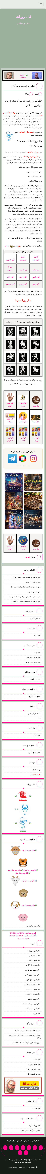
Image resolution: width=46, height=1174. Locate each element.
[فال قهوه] (33, 501)
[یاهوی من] (41, 1147)
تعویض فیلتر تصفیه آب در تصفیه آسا (27, 1030)
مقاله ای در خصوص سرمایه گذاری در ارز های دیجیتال (25, 1037)
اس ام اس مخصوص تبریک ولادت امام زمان (25, 596)
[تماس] (17, 1147)
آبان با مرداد (23, 270)
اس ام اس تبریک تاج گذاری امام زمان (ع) (25, 587)
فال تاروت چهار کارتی (32, 975)
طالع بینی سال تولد (33, 926)
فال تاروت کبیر (34, 955)
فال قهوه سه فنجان (33, 657)
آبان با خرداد (10, 260)
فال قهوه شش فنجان (32, 662)
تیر (16, 246)
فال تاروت (36, 1013)
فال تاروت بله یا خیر (33, 1009)
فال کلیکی (36, 735)
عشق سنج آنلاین (34, 752)
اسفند (7, 246)
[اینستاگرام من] (23, 1147)
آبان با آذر (10, 277)
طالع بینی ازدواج (23, 404)
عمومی (27, 557)
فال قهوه (37, 653)
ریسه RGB (36, 770)
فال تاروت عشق (34, 999)
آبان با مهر (35, 277)
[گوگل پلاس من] (5, 1147)
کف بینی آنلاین (35, 679)
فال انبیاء (37, 635)
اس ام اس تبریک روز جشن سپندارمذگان (26, 577)
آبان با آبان (23, 277)
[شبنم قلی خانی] (9, 75)
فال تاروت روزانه (34, 951)
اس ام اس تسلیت (34, 592)
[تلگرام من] (35, 1147)
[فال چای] (33, 519)
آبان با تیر (36, 270)
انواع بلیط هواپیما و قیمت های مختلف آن (26, 1042)
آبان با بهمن (23, 284)
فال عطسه (36, 1108)
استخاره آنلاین (35, 618)
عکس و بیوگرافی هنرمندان (30, 1130)
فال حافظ (36, 1060)
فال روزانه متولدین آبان (23, 86)
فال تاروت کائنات (34, 960)
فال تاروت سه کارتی (32, 970)
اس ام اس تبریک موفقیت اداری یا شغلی (26, 601)
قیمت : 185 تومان (23, 935)
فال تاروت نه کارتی (33, 989)
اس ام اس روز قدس (33, 582)
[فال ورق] (14, 519)
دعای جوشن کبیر (34, 713)
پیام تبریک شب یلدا (33, 1074)
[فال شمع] (14, 501)
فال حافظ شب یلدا (33, 1069)
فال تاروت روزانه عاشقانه (31, 1004)
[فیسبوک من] (29, 1147)
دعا (39, 718)
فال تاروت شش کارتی (32, 984)
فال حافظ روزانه (10, 420)
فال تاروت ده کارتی (33, 994)
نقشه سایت (12, 1167)
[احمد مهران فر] (37, 75)
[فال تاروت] (33, 482)
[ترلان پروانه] (23, 76)
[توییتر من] (11, 1147)
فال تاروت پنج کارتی (33, 980)
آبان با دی (36, 284)
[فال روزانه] (14, 482)
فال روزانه (23, 16)
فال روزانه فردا (34, 1126)
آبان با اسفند (10, 284)
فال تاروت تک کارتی (33, 965)
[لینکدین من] (20, 1152)
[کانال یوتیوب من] (26, 1152)
